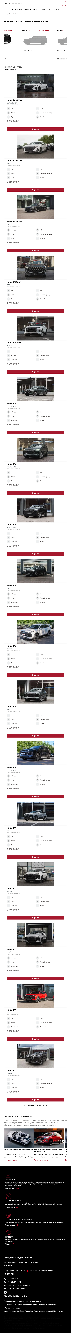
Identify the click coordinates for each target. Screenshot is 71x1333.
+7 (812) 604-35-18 (14, 1282)
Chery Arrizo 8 (21, 1270)
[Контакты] (62, 2)
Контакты (34, 1262)
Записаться (10, 1207)
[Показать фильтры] (5, 59)
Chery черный (10, 69)
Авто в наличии (9, 1262)
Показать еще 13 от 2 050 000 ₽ (35, 1105)
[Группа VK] (5, 1292)
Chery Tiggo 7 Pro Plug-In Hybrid (41, 1270)
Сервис (20, 1262)
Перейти (35, 129)
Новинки (61, 59)
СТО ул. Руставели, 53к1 (16, 1288)
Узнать (8, 1244)
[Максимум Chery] (13, 3)
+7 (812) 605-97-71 (14, 1279)
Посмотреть (10, 1188)
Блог (27, 1262)
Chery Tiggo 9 (9, 1270)
